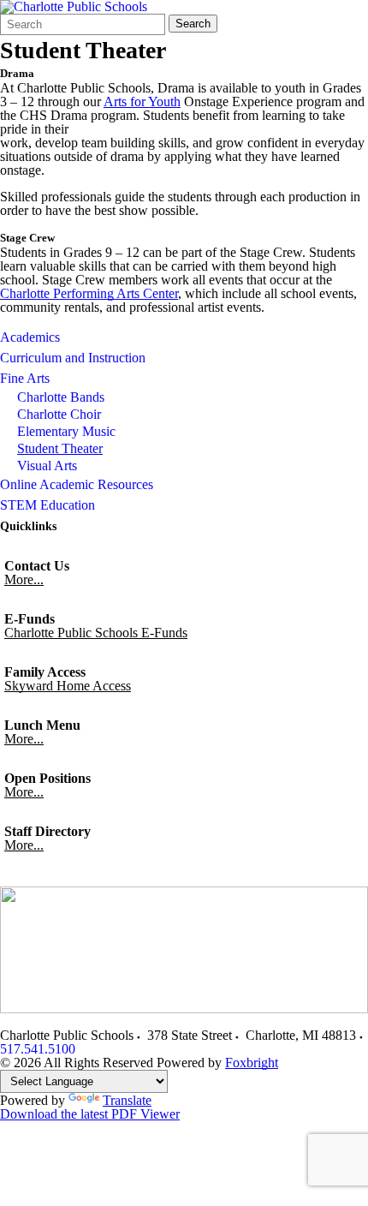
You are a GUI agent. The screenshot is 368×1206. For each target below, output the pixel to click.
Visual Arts (47, 465)
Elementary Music (66, 431)
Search (193, 23)
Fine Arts (25, 378)
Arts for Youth (142, 101)
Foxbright (251, 1062)
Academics (30, 337)
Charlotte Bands (60, 397)
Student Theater (60, 448)
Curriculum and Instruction (72, 357)
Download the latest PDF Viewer (90, 1114)
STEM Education (47, 505)
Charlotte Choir (59, 414)
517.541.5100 (37, 1049)
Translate (127, 1100)
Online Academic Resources (76, 484)
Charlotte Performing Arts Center (89, 293)
